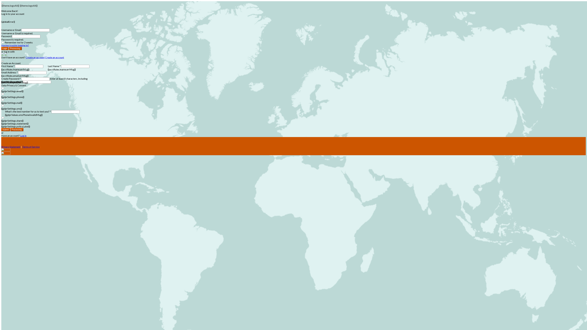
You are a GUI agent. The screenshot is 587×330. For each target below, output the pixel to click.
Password (6, 36)
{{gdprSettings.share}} (12, 120)
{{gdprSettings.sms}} (11, 108)
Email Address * (9, 72)
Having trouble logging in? (15, 45)
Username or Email (11, 29)
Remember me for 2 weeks (19, 42)
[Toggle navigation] (2, 3)
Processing (15, 48)
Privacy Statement (10, 146)
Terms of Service (31, 146)
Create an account (35, 57)
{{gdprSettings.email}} (12, 91)
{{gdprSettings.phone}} (12, 96)
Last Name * (54, 66)
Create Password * (11, 78)
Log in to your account (12, 13)
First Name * (8, 66)
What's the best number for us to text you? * (28, 111)
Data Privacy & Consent (13, 85)
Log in (23, 135)
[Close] (2, 61)
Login (4, 48)
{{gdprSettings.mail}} (11, 102)
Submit (5, 129)
